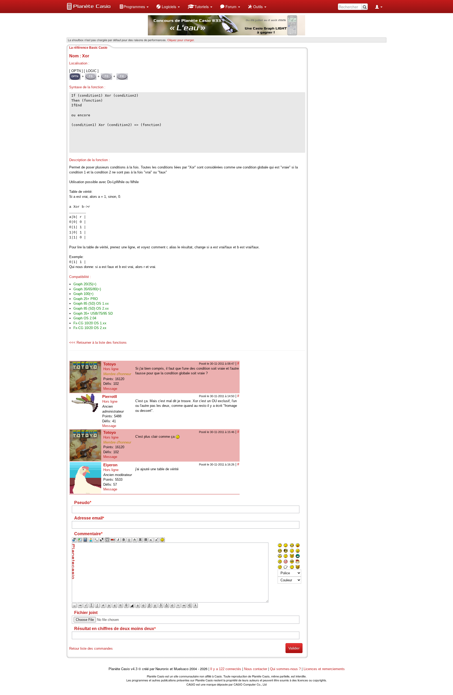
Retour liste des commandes (91, 648)
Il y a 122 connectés (226, 669)
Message (110, 389)
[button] (134, 6)
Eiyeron (110, 465)
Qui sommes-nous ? (285, 669)
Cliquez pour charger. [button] (181, 40)
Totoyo (109, 364)
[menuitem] (134, 6)
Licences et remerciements (324, 669)
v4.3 (134, 669)
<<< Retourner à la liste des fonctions (98, 342)
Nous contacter (255, 669)
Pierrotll (109, 396)
